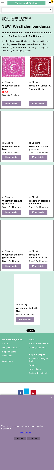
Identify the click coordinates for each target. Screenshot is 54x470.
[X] (26, 391)
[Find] (50, 10)
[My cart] (50, 3)
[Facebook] (20, 392)
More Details (25, 432)
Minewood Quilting (26, 3)
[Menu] (2, 3)
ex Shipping (7, 82)
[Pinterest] (33, 392)
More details (11, 103)
